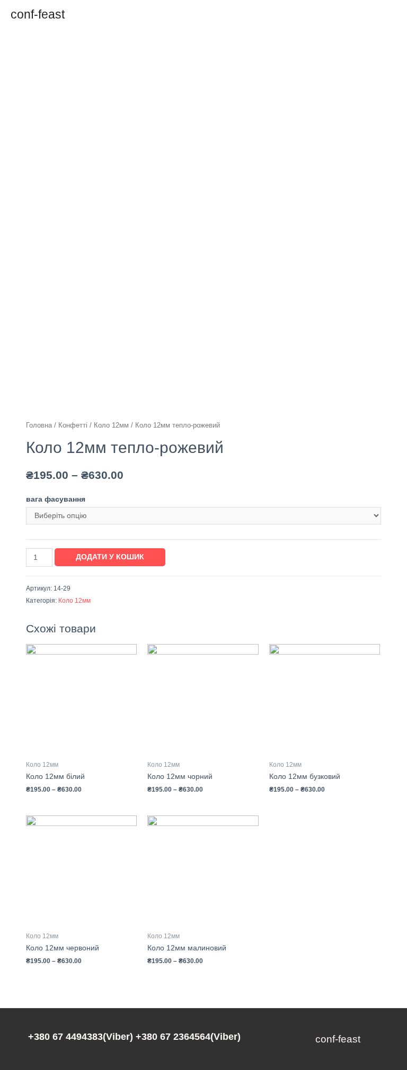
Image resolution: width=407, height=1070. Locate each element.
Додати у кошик (110, 557)
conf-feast (38, 14)
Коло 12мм (111, 425)
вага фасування (55, 499)
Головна (39, 425)
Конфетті (72, 425)
